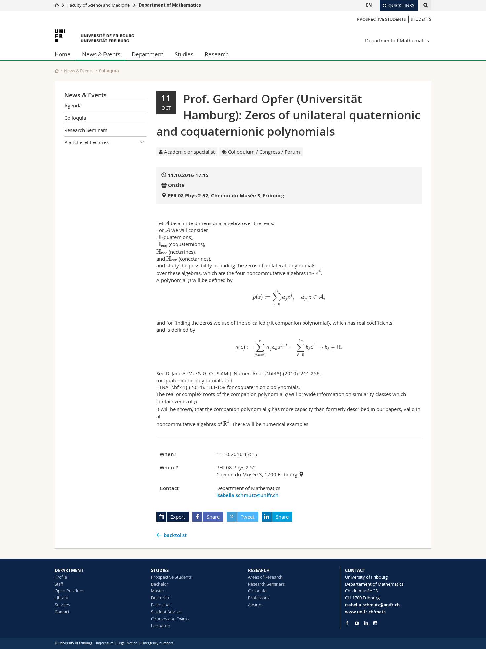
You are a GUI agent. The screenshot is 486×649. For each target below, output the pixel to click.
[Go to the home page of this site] (57, 70)
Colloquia (109, 71)
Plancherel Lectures (86, 142)
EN (369, 5)
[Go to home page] (57, 5)
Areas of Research (265, 577)
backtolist (175, 535)
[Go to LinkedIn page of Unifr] (366, 623)
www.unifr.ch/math (365, 612)
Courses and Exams (170, 619)
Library (61, 598)
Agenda (73, 105)
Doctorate (160, 598)
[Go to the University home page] (94, 35)
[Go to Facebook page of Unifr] (347, 623)
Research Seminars (85, 130)
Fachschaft (161, 605)
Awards (255, 605)
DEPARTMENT (69, 570)
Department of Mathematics (170, 5)
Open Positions (69, 591)
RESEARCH (259, 570)
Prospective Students (381, 19)
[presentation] (167, 223)
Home (63, 54)
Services (62, 605)
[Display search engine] (425, 5)
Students (421, 19)
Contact (62, 612)
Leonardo (160, 626)
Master (157, 591)
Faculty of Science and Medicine (98, 5)
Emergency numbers (157, 643)
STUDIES (160, 570)
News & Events (101, 54)
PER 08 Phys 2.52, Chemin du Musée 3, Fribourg (226, 195)
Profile (61, 577)
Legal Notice (127, 643)
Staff (59, 584)
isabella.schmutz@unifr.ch (247, 495)
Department (147, 54)
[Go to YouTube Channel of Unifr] (357, 623)
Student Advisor (166, 612)
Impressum (104, 643)
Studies (184, 54)
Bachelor (159, 584)
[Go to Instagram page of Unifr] (375, 623)
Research (217, 54)
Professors (258, 598)
